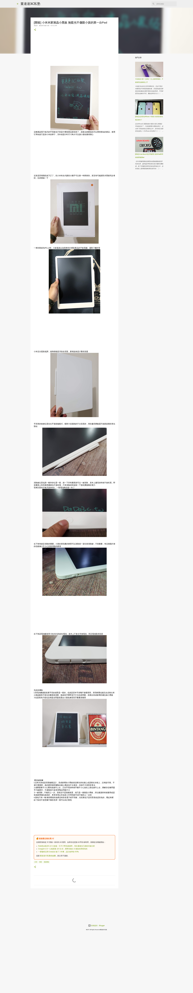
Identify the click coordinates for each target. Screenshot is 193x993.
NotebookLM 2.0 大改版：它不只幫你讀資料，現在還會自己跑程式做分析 (66, 846)
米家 (40, 862)
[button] (35, 30)
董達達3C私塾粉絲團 (48, 856)
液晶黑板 (46, 862)
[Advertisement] (74, 52)
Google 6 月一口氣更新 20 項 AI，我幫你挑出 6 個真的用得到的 (62, 849)
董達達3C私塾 (30, 3)
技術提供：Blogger (98, 925)
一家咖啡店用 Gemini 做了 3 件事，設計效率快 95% (58, 852)
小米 (36, 862)
